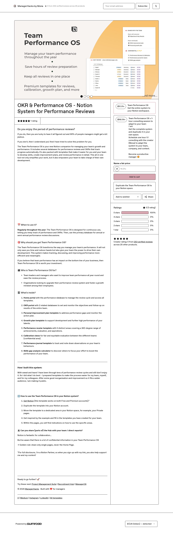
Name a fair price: (122, 163)
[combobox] (127, 197)
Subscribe (142, 6)
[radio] (135, 108)
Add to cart (134, 177)
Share (150, 197)
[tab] (81, 96)
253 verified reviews (143, 242)
